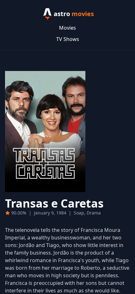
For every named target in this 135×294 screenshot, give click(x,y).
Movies (67, 27)
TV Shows (67, 39)
